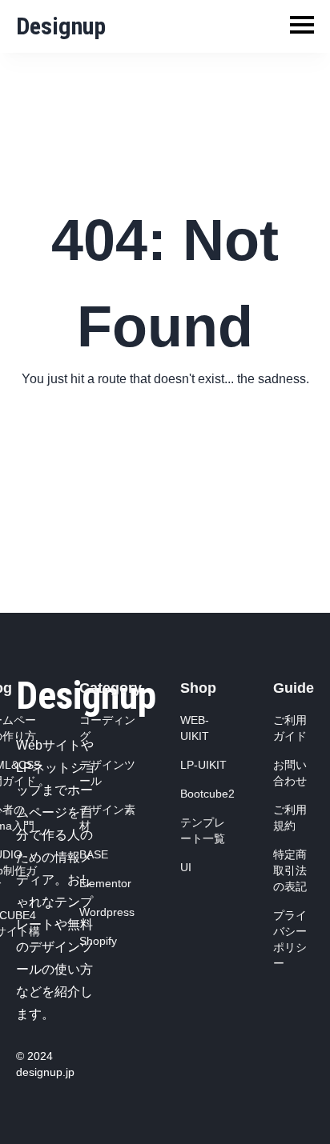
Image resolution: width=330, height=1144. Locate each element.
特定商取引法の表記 (290, 870)
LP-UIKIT (203, 764)
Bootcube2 (207, 793)
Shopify (98, 940)
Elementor (105, 883)
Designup (61, 26)
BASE (93, 854)
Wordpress (107, 912)
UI (185, 867)
